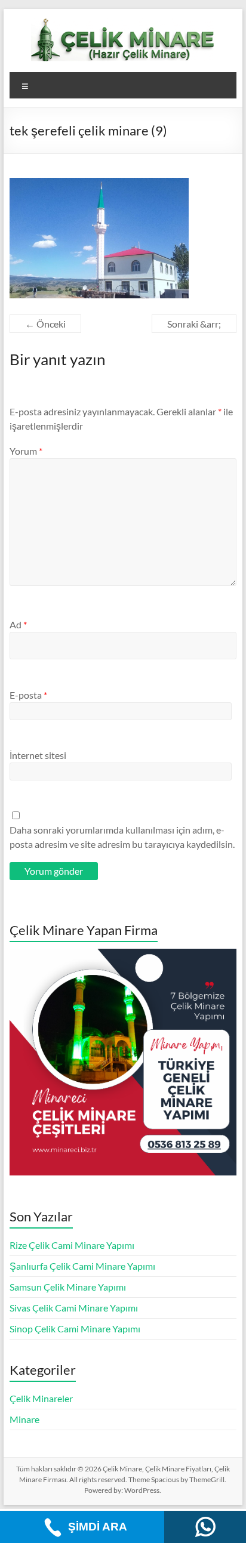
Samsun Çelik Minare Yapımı (68, 1286)
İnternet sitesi (38, 755)
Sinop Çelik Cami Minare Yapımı (75, 1328)
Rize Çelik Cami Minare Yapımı (72, 1245)
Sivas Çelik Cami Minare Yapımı (74, 1307)
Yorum (26, 450)
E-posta (28, 694)
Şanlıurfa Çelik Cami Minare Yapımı (82, 1266)
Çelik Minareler (41, 1398)
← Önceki (45, 323)
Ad (18, 624)
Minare (24, 1419)
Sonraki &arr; (194, 323)
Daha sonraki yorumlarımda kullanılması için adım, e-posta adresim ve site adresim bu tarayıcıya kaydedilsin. (122, 837)
